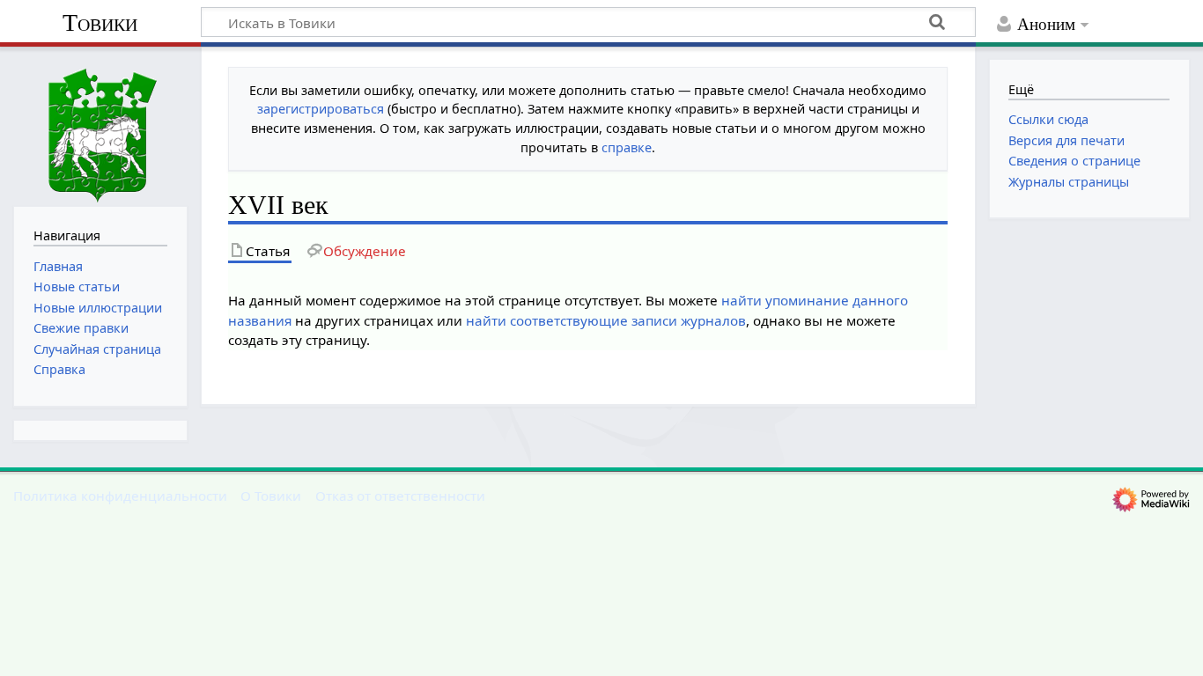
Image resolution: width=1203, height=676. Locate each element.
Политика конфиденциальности (120, 495)
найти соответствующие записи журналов (606, 320)
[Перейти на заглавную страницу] (100, 124)
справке (627, 147)
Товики (100, 22)
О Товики (270, 495)
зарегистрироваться (320, 108)
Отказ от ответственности (400, 495)
